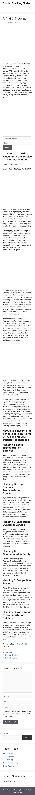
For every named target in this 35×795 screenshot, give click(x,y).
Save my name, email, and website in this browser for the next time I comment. (18, 713)
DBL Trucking (8, 760)
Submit (7, 147)
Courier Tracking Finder (16, 3)
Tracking (8, 652)
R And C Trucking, (22, 644)
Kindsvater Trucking (10, 763)
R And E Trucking (11, 658)
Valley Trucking (8, 753)
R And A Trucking (11, 655)
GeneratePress (17, 792)
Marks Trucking (8, 756)
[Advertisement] (17, 44)
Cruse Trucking (8, 766)
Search (5, 734)
